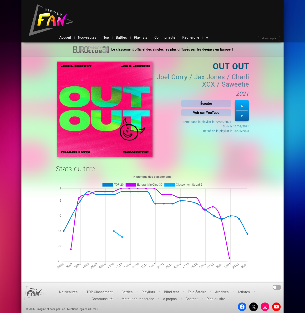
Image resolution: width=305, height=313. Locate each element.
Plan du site (216, 299)
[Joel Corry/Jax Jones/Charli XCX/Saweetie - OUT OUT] (104, 110)
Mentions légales (77, 309)
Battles (127, 292)
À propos (170, 299)
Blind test (171, 292)
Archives (222, 292)
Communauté (102, 299)
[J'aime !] (242, 105)
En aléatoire (197, 292)
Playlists (148, 292)
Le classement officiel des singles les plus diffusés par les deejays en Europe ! (171, 49)
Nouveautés (68, 292)
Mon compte (269, 38)
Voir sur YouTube (206, 112)
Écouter (206, 103)
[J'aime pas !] (242, 116)
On (277, 287)
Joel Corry (172, 77)
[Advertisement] (193, 14)
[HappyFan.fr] (34, 293)
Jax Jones (209, 77)
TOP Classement (99, 292)
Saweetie (235, 84)
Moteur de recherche (138, 299)
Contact (192, 299)
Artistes (244, 292)
